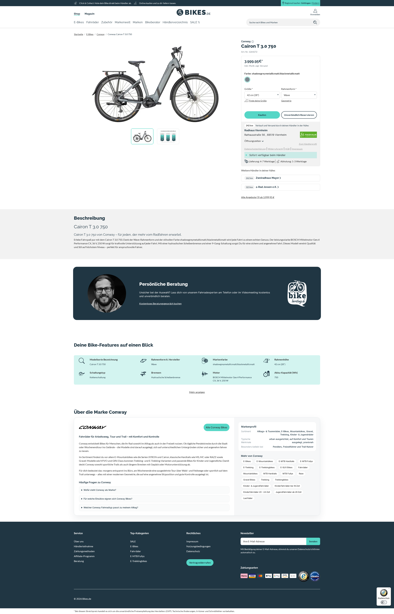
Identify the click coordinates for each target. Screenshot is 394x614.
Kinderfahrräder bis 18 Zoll (287, 486)
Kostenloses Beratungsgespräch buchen (160, 303)
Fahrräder (303, 467)
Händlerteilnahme (83, 546)
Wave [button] (287, 95)
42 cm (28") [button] (253, 95)
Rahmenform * (288, 88)
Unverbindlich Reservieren (299, 114)
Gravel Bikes (249, 479)
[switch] (384, 602)
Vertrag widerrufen (200, 562)
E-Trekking (248, 467)
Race (301, 473)
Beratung (79, 561)
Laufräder (248, 498)
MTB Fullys (288, 473)
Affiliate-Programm (84, 556)
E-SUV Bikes (286, 467)
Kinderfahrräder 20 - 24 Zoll (256, 492)
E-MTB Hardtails (286, 461)
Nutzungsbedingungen (198, 546)
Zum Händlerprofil (308, 144)
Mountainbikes (250, 473)
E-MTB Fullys (306, 461)
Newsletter (247, 533)
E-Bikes (89, 34)
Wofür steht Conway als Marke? (100, 490)
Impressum (192, 541)
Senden (313, 541)
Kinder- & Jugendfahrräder (256, 486)
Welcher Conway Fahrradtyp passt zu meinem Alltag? (111, 507)
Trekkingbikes (281, 479)
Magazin (89, 13)
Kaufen (262, 114)
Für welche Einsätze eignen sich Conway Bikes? (108, 498)
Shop (77, 13)
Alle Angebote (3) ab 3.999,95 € (257, 197)
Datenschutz (193, 551)
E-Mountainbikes (265, 461)
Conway (101, 34)
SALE (133, 541)
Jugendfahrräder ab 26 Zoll (288, 492)
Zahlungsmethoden (84, 551)
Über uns (79, 541)
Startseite (78, 34)
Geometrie (286, 100)
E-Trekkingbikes (267, 467)
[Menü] (389, 589)
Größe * (248, 88)
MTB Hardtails (270, 473)
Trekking (265, 479)
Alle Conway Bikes (216, 427)
